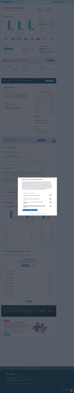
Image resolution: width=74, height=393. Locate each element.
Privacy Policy (43, 213)
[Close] (55, 179)
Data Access (37, 213)
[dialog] (37, 196)
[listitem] (37, 193)
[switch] (50, 195)
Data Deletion (31, 213)
